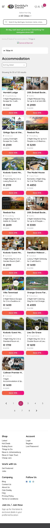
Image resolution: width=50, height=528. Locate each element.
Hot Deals (6, 443)
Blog (4, 481)
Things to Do (7, 449)
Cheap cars (7, 458)
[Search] (6, 22)
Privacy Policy (8, 496)
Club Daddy (7, 490)
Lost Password (32, 446)
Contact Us (6, 484)
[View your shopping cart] (42, 7)
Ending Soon (7, 446)
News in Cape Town (10, 455)
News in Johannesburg (11, 452)
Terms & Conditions (10, 499)
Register (29, 443)
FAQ (4, 493)
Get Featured (7, 468)
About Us (6, 487)
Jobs (4, 471)
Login (28, 440)
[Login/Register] (38, 7)
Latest (4, 440)
